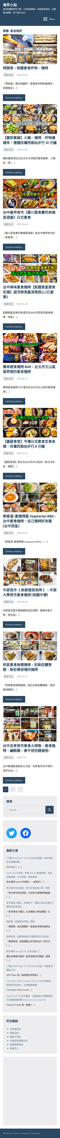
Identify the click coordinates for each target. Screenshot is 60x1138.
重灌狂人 (14, 1048)
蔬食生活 (8, 75)
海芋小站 (10, 5)
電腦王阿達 (15, 1036)
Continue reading (13, 97)
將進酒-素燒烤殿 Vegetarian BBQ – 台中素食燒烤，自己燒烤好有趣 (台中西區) (29, 521)
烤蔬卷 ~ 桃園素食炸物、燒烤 (25, 68)
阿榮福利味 (15, 1029)
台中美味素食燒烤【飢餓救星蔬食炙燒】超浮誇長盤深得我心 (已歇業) (29, 292)
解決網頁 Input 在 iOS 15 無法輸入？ (23, 951)
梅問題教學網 (16, 1044)
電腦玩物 (14, 1033)
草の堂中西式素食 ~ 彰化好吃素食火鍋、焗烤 (28, 888)
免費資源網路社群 (18, 1040)
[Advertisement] (30, 1090)
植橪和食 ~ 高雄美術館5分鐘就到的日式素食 (27, 936)
